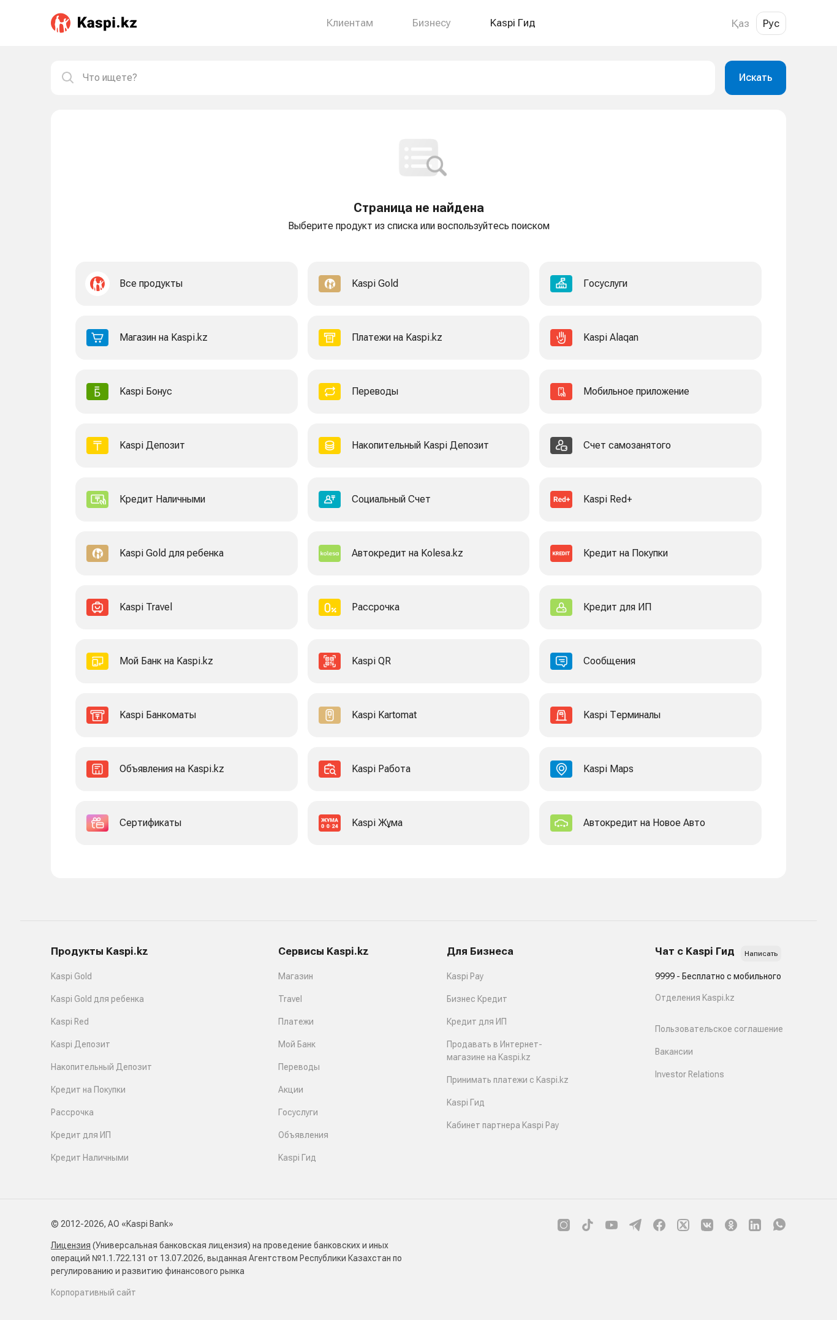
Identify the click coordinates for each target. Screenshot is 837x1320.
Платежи (296, 1021)
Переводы (299, 1067)
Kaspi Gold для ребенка (97, 999)
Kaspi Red (70, 1021)
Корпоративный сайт (93, 1292)
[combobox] (394, 78)
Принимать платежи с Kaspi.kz (508, 1080)
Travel (290, 999)
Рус (771, 23)
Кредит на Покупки (88, 1089)
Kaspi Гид (297, 1158)
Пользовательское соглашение (719, 1029)
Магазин (295, 976)
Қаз (740, 23)
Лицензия (71, 1245)
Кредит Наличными (90, 1158)
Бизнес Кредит (477, 999)
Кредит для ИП (81, 1135)
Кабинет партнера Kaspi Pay (503, 1125)
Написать (761, 953)
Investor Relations (689, 1074)
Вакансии (674, 1051)
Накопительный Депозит (101, 1067)
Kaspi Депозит (80, 1044)
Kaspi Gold (71, 976)
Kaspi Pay (465, 976)
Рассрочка (72, 1112)
